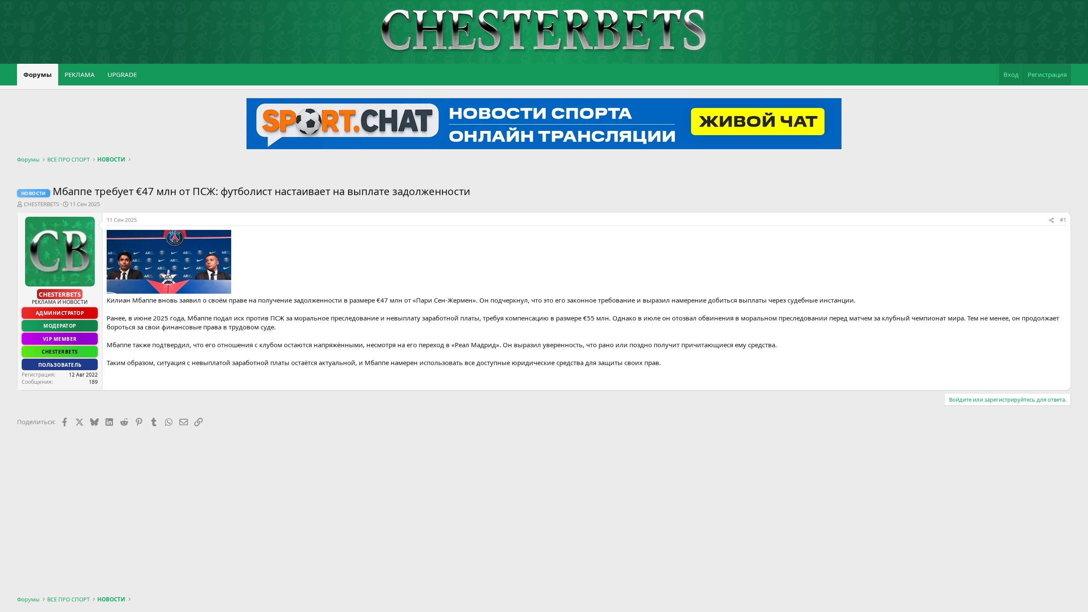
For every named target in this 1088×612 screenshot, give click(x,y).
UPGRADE (122, 74)
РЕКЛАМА (80, 74)
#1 (1063, 220)
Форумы (37, 74)
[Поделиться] (1051, 220)
